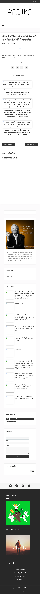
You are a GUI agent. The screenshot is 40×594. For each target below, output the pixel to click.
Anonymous (19, 349)
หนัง (7, 419)
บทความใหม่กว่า (9, 144)
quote (13, 421)
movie (31, 419)
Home (12, 591)
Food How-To (20, 579)
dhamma (18, 419)
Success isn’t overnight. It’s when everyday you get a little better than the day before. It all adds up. (17, 132)
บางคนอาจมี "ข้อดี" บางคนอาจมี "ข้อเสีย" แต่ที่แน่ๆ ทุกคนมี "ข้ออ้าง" (24, 328)
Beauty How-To (20, 576)
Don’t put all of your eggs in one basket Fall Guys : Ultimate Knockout (24, 386)
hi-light (25, 419)
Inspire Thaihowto (25, 588)
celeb (12, 419)
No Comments (12, 43)
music (8, 421)
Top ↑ (26, 591)
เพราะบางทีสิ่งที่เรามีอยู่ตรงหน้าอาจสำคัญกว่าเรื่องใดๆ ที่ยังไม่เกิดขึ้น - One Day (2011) (24, 376)
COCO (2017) (19, 303)
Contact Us (19, 591)
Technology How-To (20, 573)
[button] (5, 25)
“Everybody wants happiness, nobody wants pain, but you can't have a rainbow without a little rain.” (17, 92)
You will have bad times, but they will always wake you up (24, 397)
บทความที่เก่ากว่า (31, 144)
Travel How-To (20, 569)
